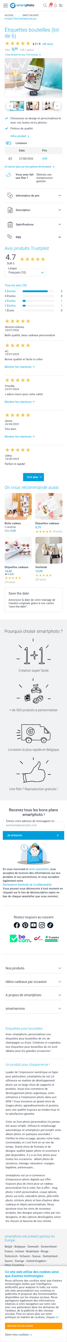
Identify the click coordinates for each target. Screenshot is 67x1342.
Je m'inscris (14, 835)
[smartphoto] (22, 5)
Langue (12, 268)
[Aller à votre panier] (60, 5)
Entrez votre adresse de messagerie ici (30, 821)
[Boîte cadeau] (18, 506)
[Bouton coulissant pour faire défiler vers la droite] (57, 106)
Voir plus (32, 477)
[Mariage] (18, 15)
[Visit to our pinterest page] (25, 925)
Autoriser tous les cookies (20, 1326)
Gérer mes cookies (17, 1334)
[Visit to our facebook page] (17, 925)
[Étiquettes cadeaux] (48, 506)
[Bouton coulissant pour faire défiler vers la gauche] (10, 106)
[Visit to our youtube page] (33, 925)
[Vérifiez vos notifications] (55, 5)
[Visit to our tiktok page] (50, 925)
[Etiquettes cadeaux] (18, 550)
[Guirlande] (48, 550)
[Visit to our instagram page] (42, 925)
